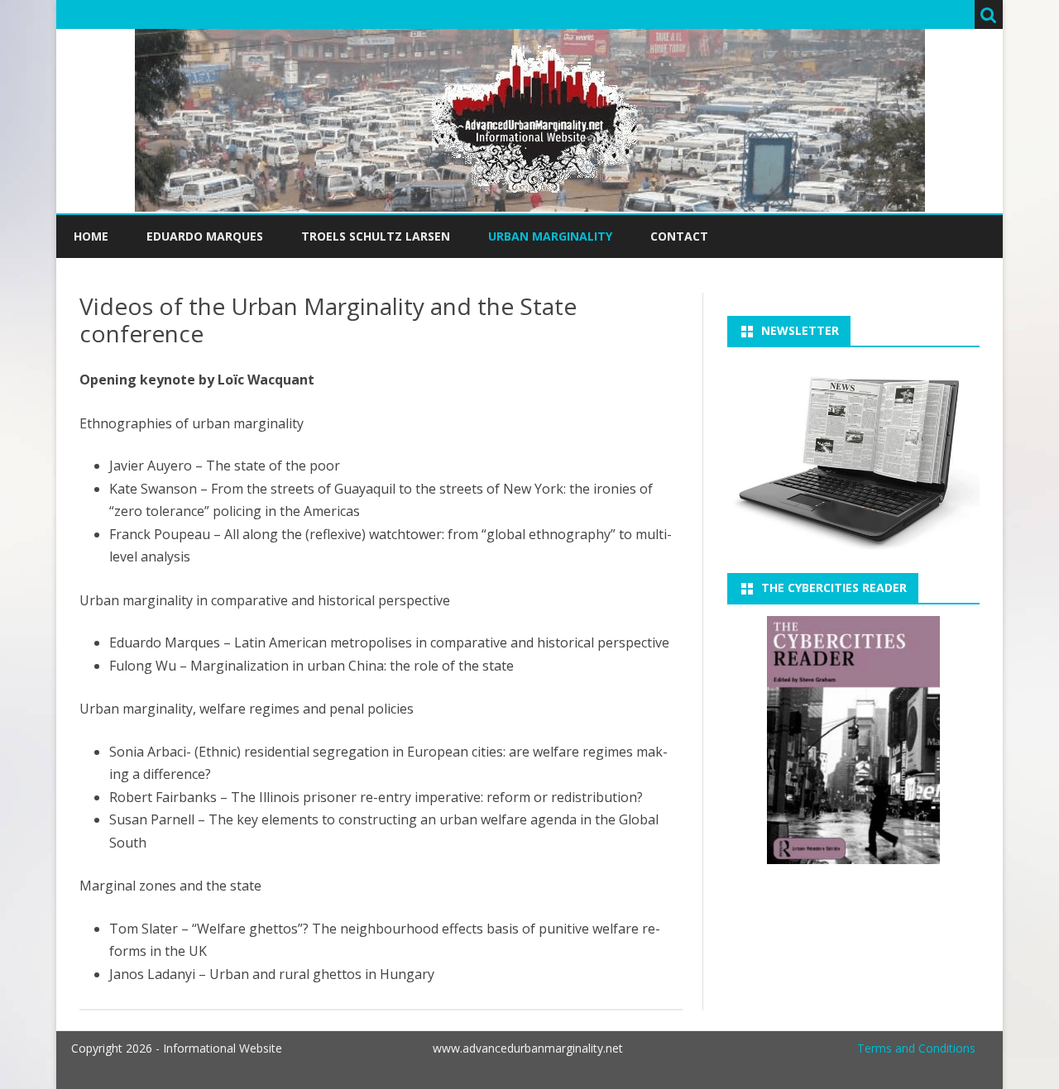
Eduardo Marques (204, 236)
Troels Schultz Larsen (375, 236)
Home (91, 236)
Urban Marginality (550, 236)
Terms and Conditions (916, 1048)
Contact (679, 236)
